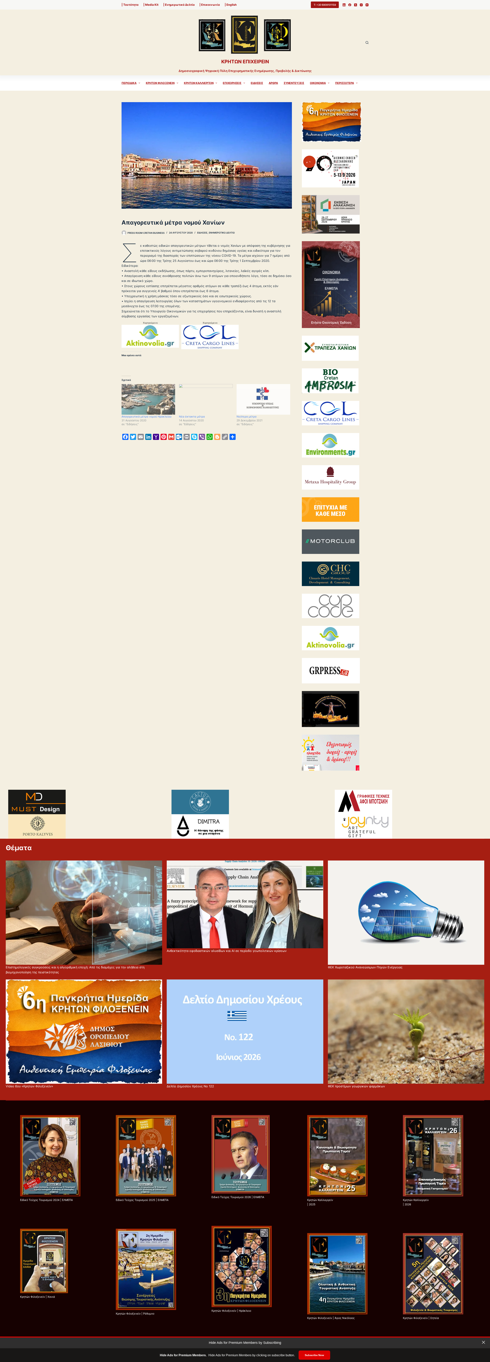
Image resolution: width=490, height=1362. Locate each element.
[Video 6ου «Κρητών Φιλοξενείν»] (84, 1031)
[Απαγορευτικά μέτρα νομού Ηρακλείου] (148, 399)
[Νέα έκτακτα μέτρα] (206, 399)
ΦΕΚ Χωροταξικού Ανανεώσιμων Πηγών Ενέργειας (365, 967)
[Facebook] (349, 4)
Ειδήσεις (257, 83)
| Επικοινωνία (209, 5)
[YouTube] (367, 4)
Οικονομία (318, 83)
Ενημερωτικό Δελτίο (222, 232)
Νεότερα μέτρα (246, 416)
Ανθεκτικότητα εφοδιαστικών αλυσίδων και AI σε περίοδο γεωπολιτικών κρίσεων (227, 951)
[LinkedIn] (344, 4)
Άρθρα (273, 83)
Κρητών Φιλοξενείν (160, 83)
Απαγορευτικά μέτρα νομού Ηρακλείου (147, 416)
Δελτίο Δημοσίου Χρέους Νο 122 (190, 1086)
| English (231, 5)
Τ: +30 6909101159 (325, 4)
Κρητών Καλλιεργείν (199, 83)
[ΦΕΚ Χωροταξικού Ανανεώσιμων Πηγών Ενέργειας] (406, 913)
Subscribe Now (314, 1355)
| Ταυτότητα (130, 5)
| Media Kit (150, 5)
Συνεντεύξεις (294, 83)
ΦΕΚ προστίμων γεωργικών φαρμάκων (356, 1086)
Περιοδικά (129, 83)
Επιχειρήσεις (232, 83)
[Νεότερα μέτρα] (263, 399)
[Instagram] (361, 4)
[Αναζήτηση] (367, 42)
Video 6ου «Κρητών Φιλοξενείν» (29, 1086)
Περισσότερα (344, 83)
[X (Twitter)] (355, 4)
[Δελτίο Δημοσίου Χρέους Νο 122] (245, 1031)
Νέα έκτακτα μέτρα (192, 416)
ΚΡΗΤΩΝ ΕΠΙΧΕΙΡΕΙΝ (245, 61)
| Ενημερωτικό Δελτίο (179, 5)
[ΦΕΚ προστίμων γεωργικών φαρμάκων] (406, 1031)
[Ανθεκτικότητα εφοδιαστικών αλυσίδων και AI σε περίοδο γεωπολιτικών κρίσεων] (245, 904)
